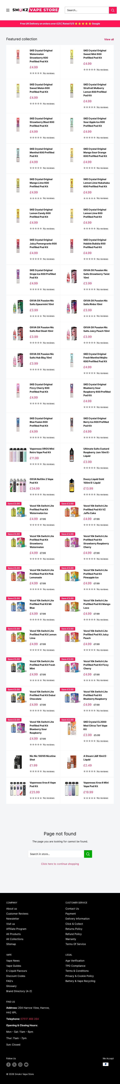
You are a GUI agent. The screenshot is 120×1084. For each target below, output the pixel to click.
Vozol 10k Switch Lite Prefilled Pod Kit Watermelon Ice (42, 509)
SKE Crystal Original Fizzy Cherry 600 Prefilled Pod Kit (41, 388)
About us (11, 908)
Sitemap (11, 944)
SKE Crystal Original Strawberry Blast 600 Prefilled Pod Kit (42, 122)
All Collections (14, 939)
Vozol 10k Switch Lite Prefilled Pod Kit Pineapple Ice (95, 574)
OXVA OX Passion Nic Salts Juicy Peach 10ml (96, 329)
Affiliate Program (16, 928)
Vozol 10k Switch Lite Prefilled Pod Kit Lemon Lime (43, 634)
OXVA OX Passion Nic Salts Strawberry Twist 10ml (96, 274)
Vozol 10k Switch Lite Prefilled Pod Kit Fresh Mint (42, 665)
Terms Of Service (75, 944)
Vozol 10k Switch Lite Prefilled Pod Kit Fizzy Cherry (96, 665)
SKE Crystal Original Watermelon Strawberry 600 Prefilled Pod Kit (41, 56)
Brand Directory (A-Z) (19, 991)
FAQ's (9, 981)
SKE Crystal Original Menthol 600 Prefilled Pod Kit (42, 152)
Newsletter (12, 918)
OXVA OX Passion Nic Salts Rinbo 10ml (95, 302)
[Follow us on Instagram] (20, 1064)
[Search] (113, 10)
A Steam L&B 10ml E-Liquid (95, 758)
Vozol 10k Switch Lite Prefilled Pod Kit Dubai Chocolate (42, 695)
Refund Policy (73, 934)
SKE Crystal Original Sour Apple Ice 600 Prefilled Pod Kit (94, 122)
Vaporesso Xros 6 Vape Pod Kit (43, 784)
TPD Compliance (75, 965)
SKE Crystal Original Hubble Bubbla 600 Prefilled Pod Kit (94, 243)
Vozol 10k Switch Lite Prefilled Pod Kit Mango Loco (96, 604)
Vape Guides (13, 965)
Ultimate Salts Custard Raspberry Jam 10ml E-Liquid (96, 452)
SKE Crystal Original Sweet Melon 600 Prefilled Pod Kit (41, 88)
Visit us (10, 923)
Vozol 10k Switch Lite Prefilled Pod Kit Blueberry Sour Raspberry (42, 727)
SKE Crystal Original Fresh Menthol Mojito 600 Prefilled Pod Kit (95, 358)
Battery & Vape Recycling (80, 981)
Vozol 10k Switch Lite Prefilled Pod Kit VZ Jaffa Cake (95, 509)
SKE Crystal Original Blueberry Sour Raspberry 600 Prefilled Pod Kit (97, 390)
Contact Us (72, 908)
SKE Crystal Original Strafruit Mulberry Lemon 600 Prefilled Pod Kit (95, 90)
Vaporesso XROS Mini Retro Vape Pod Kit (42, 450)
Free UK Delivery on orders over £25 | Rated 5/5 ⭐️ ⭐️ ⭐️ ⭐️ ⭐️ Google (60, 23)
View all (109, 39)
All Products (13, 934)
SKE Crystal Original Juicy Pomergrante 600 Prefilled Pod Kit (43, 243)
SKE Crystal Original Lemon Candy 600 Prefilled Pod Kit (41, 213)
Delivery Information (77, 918)
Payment (70, 913)
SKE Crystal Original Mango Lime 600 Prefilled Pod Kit (41, 183)
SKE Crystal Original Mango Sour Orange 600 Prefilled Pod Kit (95, 152)
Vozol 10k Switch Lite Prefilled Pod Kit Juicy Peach (96, 634)
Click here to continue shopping (60, 863)
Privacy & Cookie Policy (79, 976)
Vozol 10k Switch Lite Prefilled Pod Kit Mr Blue (42, 604)
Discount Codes (15, 976)
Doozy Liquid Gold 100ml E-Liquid (93, 481)
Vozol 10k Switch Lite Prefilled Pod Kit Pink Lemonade (42, 574)
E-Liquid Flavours (16, 970)
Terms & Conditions (77, 970)
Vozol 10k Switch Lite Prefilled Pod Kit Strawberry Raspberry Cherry (96, 542)
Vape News (13, 960)
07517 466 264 (30, 1018)
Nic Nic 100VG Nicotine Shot (43, 758)
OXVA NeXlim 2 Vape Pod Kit (41, 481)
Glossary (11, 986)
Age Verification (74, 960)
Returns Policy (73, 928)
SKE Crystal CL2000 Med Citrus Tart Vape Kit (95, 725)
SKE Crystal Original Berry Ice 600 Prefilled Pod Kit (96, 422)
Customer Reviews (17, 913)
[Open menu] (7, 10)
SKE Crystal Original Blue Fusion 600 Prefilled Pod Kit (41, 422)
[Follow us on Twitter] (14, 1064)
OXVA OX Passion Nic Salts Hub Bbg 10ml (42, 356)
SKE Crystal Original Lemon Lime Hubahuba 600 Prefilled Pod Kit (96, 183)
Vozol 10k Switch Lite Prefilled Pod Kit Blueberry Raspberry (95, 695)
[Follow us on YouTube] (26, 1064)
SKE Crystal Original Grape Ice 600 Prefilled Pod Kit (43, 274)
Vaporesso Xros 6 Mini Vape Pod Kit (96, 784)
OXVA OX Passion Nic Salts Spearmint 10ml (42, 302)
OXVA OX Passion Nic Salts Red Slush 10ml (42, 329)
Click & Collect (74, 923)
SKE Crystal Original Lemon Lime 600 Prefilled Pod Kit (94, 213)
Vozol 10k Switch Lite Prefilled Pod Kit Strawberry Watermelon (42, 542)
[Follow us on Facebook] (8, 1064)
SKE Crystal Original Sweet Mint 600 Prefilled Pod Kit (94, 54)
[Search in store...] (88, 854)
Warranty (70, 939)
